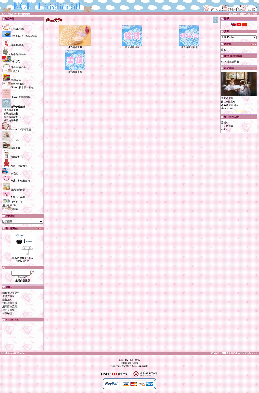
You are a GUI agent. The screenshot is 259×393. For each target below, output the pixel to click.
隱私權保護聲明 (10, 292)
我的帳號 (233, 14)
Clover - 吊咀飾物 (20, 97)
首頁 (3, 14)
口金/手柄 (16, 67)
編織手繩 (15, 147)
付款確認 (7, 313)
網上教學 (7, 205)
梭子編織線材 (11, 113)
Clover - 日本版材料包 (22, 87)
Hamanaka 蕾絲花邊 (21, 129)
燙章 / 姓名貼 (17, 84)
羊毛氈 (14, 173)
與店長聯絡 (8, 310)
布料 (13, 61)
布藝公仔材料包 (19, 166)
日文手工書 (17, 202)
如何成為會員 (9, 303)
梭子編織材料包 (12, 117)
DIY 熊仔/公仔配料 (21, 36)
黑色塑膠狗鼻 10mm (22, 258)
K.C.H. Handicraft (139, 366)
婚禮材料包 (17, 157)
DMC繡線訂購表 (230, 61)
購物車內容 (245, 14)
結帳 (255, 14)
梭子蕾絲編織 (24, 14)
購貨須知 (7, 299)
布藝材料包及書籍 (20, 180)
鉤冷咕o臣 (16, 80)
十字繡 (14, 29)
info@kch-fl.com (129, 362)
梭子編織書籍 (11, 120)
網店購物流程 (9, 306)
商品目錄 (12, 14)
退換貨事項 (8, 296)
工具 (13, 71)
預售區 (14, 209)
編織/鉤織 (16, 45)
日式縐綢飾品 (18, 189)
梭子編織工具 (11, 110)
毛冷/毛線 (16, 54)
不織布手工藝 (18, 196)
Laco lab (15, 140)
